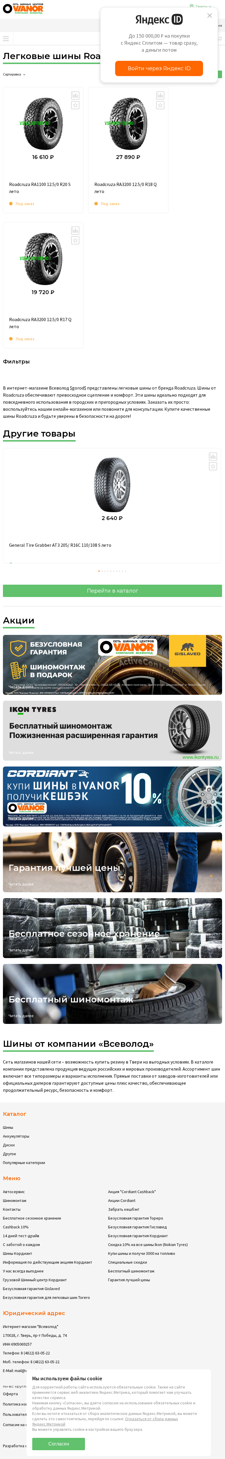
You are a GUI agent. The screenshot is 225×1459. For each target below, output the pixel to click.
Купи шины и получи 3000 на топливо (141, 1253)
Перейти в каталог (112, 591)
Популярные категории (24, 1162)
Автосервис (14, 1191)
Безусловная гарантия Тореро (135, 1218)
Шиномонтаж (14, 1200)
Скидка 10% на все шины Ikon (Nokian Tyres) (148, 1244)
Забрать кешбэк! (123, 1209)
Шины (8, 1127)
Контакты (12, 1209)
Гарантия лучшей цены (129, 1279)
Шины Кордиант (17, 1253)
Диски (9, 1145)
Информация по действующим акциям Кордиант (47, 1262)
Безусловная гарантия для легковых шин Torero (46, 1297)
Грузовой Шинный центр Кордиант (35, 1279)
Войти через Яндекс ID (159, 68)
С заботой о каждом (21, 1244)
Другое (9, 1153)
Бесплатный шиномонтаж (131, 1271)
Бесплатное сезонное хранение (32, 1218)
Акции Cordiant (121, 1200)
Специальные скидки (127, 1262)
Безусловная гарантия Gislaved (31, 1288)
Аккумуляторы (16, 1136)
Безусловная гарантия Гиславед (137, 1227)
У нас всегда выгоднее (23, 1271)
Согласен (58, 1443)
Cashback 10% (16, 1227)
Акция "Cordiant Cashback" (132, 1191)
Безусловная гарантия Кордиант (138, 1235)
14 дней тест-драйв (21, 1235)
